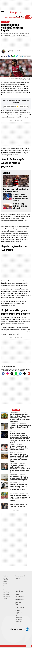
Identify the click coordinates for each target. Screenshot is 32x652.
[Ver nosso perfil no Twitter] (11, 374)
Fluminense (6, 596)
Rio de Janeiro (5, 578)
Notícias (5, 576)
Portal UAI (19, 621)
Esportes (6, 590)
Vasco (5, 598)
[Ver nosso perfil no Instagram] (7, 374)
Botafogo (6, 592)
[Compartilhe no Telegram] (17, 57)
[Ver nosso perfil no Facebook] (3, 374)
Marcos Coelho (12, 51)
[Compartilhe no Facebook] (9, 57)
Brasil (5, 581)
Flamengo (6, 594)
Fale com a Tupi (18, 603)
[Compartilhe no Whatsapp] (14, 57)
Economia (6, 586)
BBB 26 (18, 578)
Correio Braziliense (19, 616)
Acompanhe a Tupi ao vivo (19, 590)
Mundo (5, 584)
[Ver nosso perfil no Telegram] (20, 374)
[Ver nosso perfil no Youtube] (29, 374)
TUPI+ (17, 594)
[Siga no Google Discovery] (25, 57)
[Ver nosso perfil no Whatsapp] (16, 374)
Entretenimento (20, 576)
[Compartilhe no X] (12, 57)
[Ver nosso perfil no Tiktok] (24, 374)
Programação (20, 596)
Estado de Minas (19, 613)
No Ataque (19, 619)
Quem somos (19, 607)
